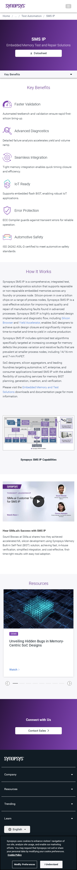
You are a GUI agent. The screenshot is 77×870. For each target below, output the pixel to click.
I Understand (51, 864)
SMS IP (50, 16)
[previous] (7, 683)
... (16, 16)
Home (6, 16)
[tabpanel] (38, 633)
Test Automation (31, 16)
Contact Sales (37, 730)
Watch (13, 669)
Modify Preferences (24, 864)
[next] (69, 683)
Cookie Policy (15, 855)
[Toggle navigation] (68, 6)
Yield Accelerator (29, 322)
